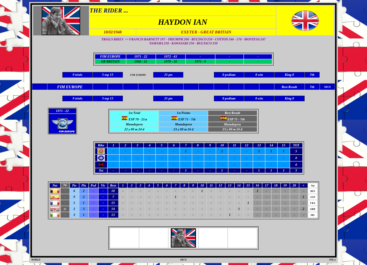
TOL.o (332, 259)
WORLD (35, 259)
